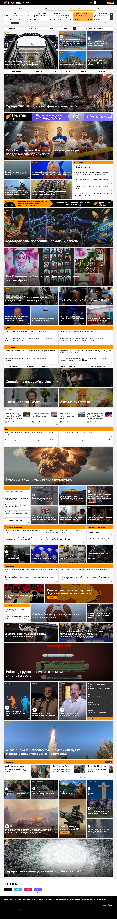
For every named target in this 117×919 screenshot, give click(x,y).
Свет (7, 429)
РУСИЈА (7, 33)
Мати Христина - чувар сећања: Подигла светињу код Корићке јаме (42, 17)
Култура (80, 884)
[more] (56, 68)
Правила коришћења (15, 899)
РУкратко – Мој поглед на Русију (31, 397)
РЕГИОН (90, 487)
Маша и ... (9, 762)
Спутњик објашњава (96, 527)
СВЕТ (6, 162)
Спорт (7, 605)
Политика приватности (88, 899)
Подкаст (7, 683)
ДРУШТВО (35, 308)
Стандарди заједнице (38, 899)
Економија (9, 566)
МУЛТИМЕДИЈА (11, 249)
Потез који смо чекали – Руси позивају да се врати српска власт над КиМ (22, 17)
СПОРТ (8, 123)
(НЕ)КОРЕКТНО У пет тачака (86, 397)
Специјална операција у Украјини (98, 33)
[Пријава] (99, 2)
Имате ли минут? (10, 781)
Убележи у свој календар (99, 719)
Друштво (9, 488)
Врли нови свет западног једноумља (81, 16)
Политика (33, 884)
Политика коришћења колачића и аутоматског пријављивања (63, 899)
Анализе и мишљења (13, 527)
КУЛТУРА (7, 308)
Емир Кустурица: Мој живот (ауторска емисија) (24, 593)
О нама (6, 899)
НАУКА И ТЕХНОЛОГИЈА (39, 487)
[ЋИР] (109, 3)
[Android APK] (107, 906)
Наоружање (59, 884)
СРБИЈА (62, 33)
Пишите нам (26, 899)
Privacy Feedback (101, 899)
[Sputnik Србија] (13, 4)
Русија (7, 328)
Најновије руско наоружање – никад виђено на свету (58, 662)
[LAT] (112, 3)
